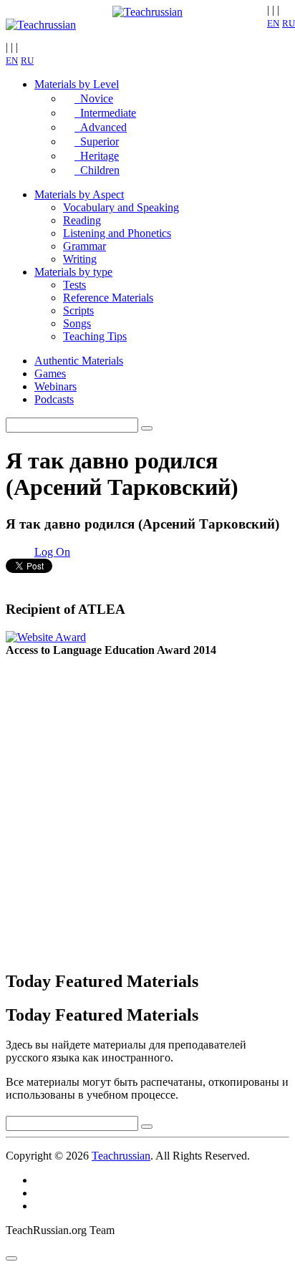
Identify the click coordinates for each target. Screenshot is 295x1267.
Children (97, 170)
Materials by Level (76, 84)
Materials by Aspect (79, 194)
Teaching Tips (95, 336)
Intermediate (105, 113)
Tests (74, 285)
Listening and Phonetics (117, 233)
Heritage (96, 156)
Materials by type (73, 272)
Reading (82, 220)
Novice (93, 98)
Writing (80, 259)
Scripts (78, 310)
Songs (77, 323)
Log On (52, 552)
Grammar (84, 246)
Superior (96, 141)
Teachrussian (121, 1156)
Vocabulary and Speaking (121, 207)
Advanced (100, 127)
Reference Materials (108, 298)
